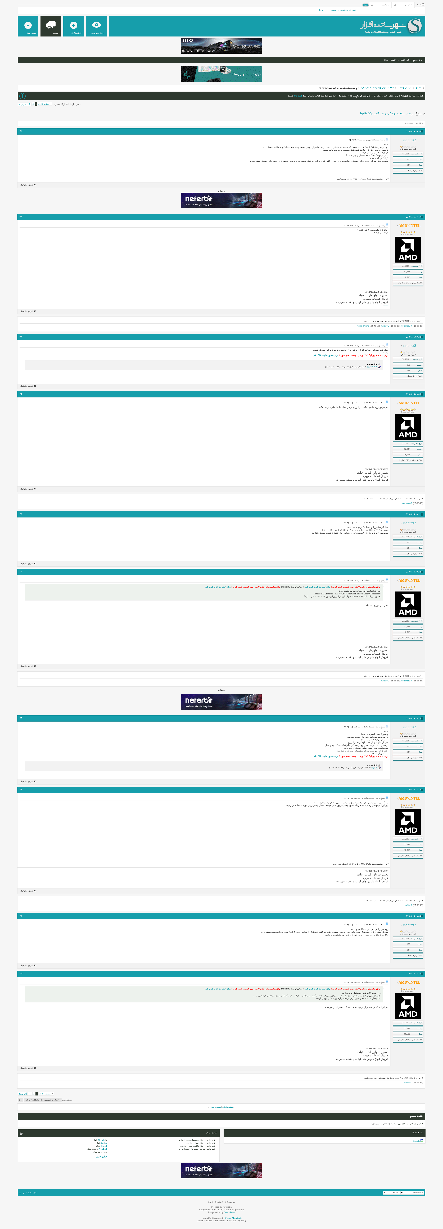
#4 (21, 394)
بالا (20, 1100)
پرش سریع (417, 60)
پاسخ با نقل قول (26, 185)
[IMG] (104, 1146)
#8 (21, 789)
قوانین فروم (101, 1156)
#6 (21, 571)
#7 (21, 718)
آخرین (23, 104)
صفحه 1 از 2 (43, 104)
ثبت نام (298, 96)
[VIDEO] (102, 1149)
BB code (101, 1140)
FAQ (386, 60)
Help (321, 10)
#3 (21, 336)
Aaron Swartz (363, 325)
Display (410, 123)
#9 (21, 916)
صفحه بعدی (215, 1107)
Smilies (104, 1143)
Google (416, 1141)
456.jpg (374, 767)
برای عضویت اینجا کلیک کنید (325, 355)
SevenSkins (229, 1212)
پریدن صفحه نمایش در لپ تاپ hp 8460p (387, 113)
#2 (21, 216)
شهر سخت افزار (30, 1193)
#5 (21, 514)
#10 (21, 973)
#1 (21, 131)
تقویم (393, 60)
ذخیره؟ (419, 5)
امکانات (420, 123)
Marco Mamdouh (233, 1218)
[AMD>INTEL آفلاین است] (408, 262)
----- (386, 305)
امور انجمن (404, 60)
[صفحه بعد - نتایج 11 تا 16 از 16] (29, 104)
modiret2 (385, 325)
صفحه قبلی (227, 1107)
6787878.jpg (372, 367)
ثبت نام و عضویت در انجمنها (343, 10)
